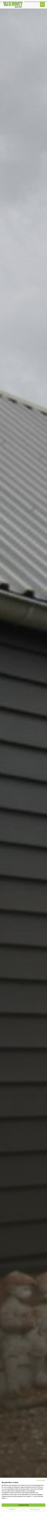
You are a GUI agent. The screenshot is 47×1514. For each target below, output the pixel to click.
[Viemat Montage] (13, 5)
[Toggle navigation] (42, 4)
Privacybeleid (40, 1480)
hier (7, 1498)
